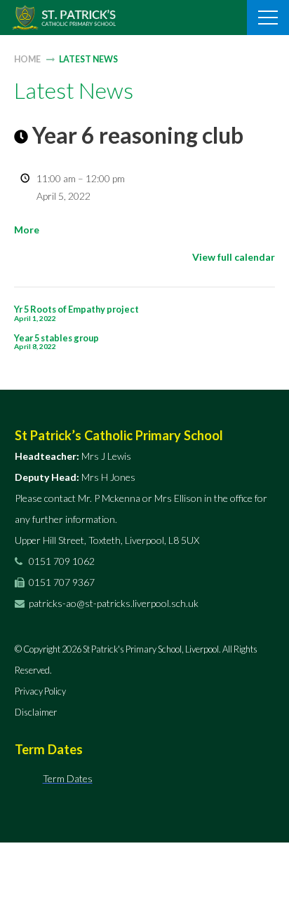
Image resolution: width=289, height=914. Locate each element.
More (26, 230)
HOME (27, 59)
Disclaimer (36, 712)
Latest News (88, 59)
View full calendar (233, 257)
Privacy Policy (40, 691)
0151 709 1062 (61, 561)
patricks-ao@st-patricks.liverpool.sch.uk (114, 603)
